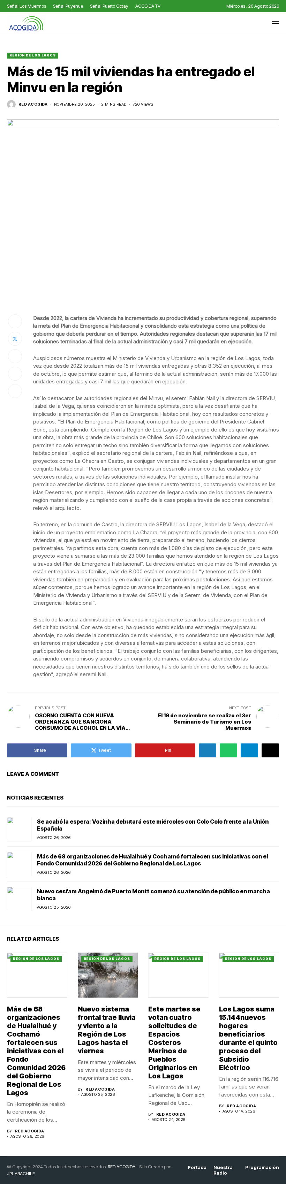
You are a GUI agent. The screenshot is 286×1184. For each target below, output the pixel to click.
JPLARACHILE (21, 1173)
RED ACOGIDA (121, 1166)
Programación (262, 1167)
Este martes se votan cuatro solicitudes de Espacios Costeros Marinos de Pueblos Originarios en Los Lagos (174, 1042)
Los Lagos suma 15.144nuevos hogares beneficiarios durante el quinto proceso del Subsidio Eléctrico (248, 1038)
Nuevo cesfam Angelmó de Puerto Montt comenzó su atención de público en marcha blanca (153, 894)
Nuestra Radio (223, 1170)
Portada (197, 1167)
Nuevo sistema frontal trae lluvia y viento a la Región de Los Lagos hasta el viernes (107, 1030)
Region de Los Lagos (32, 55)
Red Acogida (33, 104)
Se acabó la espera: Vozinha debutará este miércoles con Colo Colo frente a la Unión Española (153, 825)
